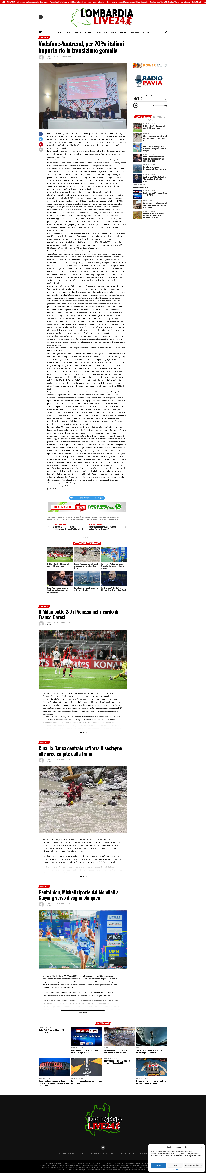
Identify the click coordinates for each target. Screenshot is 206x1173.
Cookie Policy (176, 1169)
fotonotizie (104, 517)
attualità (77, 517)
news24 (80, 519)
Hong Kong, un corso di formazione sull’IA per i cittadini (77, 2)
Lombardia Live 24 (54, 519)
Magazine (114, 32)
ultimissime (103, 519)
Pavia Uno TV (134, 32)
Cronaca (69, 32)
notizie (94, 519)
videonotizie (114, 519)
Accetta (158, 1165)
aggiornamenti (58, 517)
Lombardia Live (116, 517)
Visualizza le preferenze (193, 1165)
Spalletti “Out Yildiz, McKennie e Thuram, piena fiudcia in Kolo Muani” (125, 2)
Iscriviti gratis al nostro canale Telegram (88, 498)
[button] (202, 1147)
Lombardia (78, 32)
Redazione (50, 58)
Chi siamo (60, 32)
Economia (98, 32)
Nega (175, 1165)
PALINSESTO (123, 32)
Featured (95, 517)
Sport (106, 32)
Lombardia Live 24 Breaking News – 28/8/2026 (171, 2)
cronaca (86, 517)
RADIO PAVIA (145, 32)
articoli (69, 517)
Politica (88, 32)
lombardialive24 (69, 519)
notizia (87, 519)
